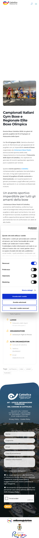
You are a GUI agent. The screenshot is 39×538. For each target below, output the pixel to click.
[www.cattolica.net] (19, 531)
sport (28, 369)
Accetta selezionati (19, 302)
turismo (7, 373)
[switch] (34, 269)
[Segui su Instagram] (22, 424)
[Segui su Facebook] (17, 424)
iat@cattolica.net (18, 358)
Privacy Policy (14, 419)
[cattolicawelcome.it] (10, 5)
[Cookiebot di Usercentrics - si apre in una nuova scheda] (28, 228)
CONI (21, 369)
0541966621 (16, 351)
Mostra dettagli (27, 290)
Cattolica (25, 169)
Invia (8, 507)
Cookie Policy (25, 419)
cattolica (13, 369)
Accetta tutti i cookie (19, 296)
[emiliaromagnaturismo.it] (19, 523)
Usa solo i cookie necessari (19, 308)
